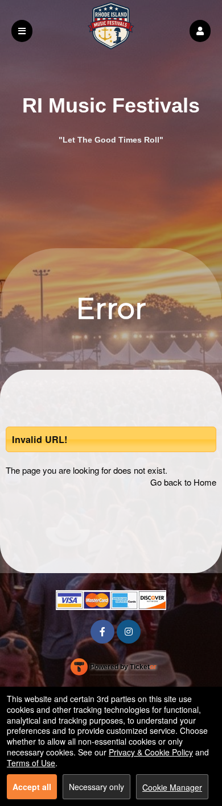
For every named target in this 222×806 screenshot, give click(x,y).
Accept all (32, 786)
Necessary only (96, 786)
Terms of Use (31, 763)
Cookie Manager (172, 787)
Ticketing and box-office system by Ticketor (113, 669)
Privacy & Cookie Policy (151, 752)
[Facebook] (102, 631)
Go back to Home (183, 482)
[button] (200, 31)
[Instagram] (129, 631)
